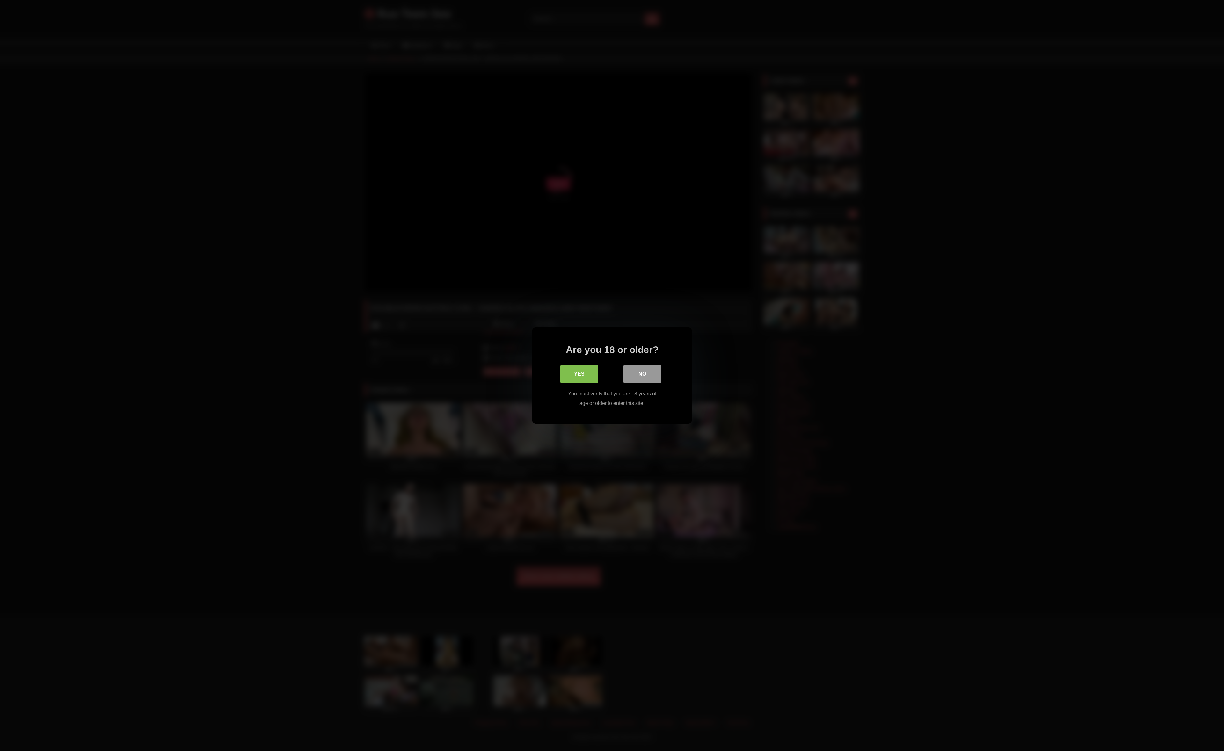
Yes (579, 374)
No (642, 374)
